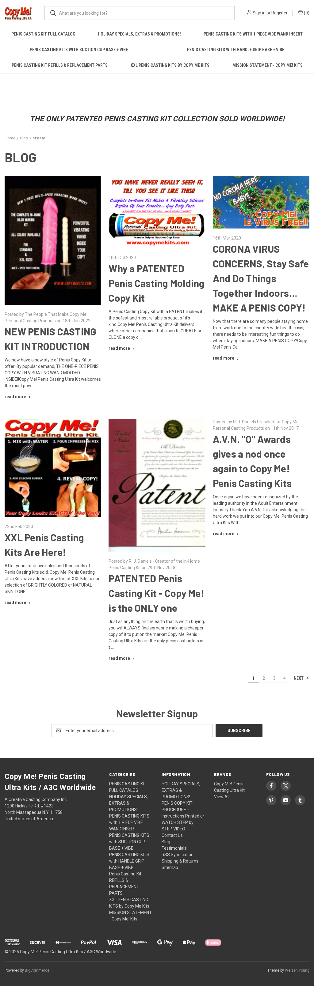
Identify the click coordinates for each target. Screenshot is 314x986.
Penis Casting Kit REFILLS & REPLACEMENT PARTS (60, 65)
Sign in (259, 12)
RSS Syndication (177, 854)
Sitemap (170, 867)
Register (279, 12)
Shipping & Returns (180, 861)
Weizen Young (297, 970)
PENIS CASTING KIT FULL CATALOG (43, 34)
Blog (166, 841)
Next (299, 678)
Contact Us (172, 835)
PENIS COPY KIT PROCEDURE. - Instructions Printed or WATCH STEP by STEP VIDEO (183, 816)
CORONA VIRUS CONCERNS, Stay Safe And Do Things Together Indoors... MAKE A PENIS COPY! (261, 278)
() (306, 12)
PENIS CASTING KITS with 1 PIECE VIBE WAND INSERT (253, 34)
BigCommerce (37, 970)
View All (221, 796)
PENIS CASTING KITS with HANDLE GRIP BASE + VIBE (129, 861)
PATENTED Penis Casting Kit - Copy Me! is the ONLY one (156, 593)
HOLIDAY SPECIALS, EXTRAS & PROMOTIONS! (139, 34)
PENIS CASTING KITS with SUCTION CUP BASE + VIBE (79, 49)
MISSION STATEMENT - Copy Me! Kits (267, 65)
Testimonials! (174, 848)
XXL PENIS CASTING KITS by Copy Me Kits (170, 65)
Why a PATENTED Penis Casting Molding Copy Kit (157, 283)
